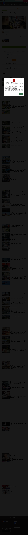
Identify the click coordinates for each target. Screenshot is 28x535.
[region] (14, 87)
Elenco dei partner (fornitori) (8, 91)
